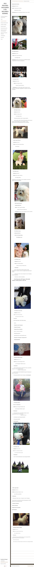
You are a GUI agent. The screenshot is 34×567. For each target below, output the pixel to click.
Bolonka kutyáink (3, 26)
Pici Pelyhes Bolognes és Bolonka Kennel (4, 17)
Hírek (1, 19)
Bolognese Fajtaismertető (4, 22)
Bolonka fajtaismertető (4, 28)
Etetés (1, 39)
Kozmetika (2, 37)
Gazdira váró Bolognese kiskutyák (4, 33)
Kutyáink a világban (3, 24)
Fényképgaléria (3, 35)
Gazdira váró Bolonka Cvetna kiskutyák (4, 30)
